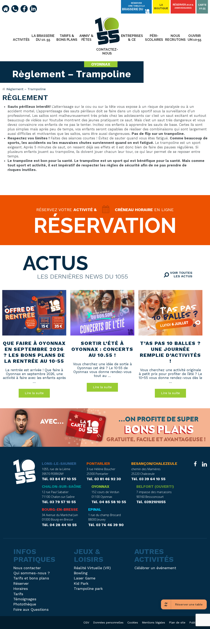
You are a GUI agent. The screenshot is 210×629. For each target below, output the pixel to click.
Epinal (94, 509)
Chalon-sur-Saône (61, 486)
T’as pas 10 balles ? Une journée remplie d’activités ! (170, 352)
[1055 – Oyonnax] (24, 472)
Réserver (183, 6)
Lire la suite (34, 393)
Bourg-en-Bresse (60, 509)
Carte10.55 (202, 6)
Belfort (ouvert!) (155, 486)
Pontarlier (98, 463)
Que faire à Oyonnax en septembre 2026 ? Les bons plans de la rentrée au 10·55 (34, 352)
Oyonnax (100, 486)
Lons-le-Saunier (59, 463)
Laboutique (161, 6)
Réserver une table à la (133, 6)
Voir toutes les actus (180, 274)
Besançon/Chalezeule (154, 463)
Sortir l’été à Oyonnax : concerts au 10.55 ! (102, 349)
